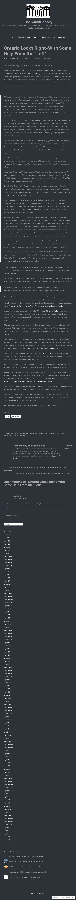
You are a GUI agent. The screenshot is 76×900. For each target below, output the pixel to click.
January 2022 (8, 704)
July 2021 (6, 723)
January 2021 (8, 741)
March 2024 (7, 624)
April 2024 (7, 621)
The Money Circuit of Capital (44, 37)
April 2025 (7, 584)
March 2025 (7, 587)
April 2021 (7, 732)
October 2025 (8, 565)
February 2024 (8, 627)
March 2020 (7, 772)
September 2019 (8, 791)
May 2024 (7, 618)
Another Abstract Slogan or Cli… (33, 856)
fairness (37, 433)
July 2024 (6, 612)
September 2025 (8, 569)
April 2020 (7, 769)
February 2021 (8, 738)
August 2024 (7, 609)
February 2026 (8, 553)
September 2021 (8, 716)
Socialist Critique (24, 58)
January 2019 (8, 815)
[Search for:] (13, 524)
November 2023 (8, 636)
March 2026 (7, 550)
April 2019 (7, 806)
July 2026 (6, 538)
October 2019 (8, 787)
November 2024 (8, 599)
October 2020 (8, 750)
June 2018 (7, 837)
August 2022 (7, 683)
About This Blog (24, 37)
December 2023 (8, 633)
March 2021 (7, 735)
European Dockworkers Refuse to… (34, 867)
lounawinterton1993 (16, 872)
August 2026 (7, 535)
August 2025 (7, 572)
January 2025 (8, 593)
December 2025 (8, 559)
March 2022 (7, 698)
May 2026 (7, 544)
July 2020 (6, 760)
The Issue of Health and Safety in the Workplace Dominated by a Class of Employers (43, 473)
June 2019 (7, 800)
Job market (45, 433)
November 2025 (8, 562)
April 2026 (7, 547)
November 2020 (8, 747)
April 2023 (7, 658)
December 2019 (8, 781)
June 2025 (7, 578)
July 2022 (6, 686)
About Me (61, 37)
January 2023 (8, 667)
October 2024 (8, 603)
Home (13, 37)
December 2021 (8, 707)
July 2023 (6, 649)
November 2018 (8, 821)
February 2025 (8, 590)
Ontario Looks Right (34, 73)
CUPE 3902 (47, 353)
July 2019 (6, 797)
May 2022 (7, 692)
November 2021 (8, 710)
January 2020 (8, 778)
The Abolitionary (38, 22)
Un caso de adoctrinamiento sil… (36, 872)
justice (52, 433)
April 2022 (7, 695)
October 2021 (8, 713)
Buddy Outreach (14, 867)
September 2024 (8, 606)
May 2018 (7, 840)
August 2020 (7, 757)
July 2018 (6, 834)
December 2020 (8, 744)
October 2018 (8, 824)
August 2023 (7, 646)
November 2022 (8, 673)
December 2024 (8, 596)
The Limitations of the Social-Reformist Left (43, 348)
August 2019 (7, 794)
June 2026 (7, 541)
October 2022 (8, 676)
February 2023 (8, 664)
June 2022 (7, 689)
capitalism (14, 433)
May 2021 (7, 729)
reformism (7, 436)
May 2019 (7, 803)
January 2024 (8, 630)
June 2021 (7, 726)
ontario (62, 433)
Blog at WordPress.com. (38, 893)
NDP (57, 433)
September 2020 (8, 754)
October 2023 (8, 639)
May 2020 (7, 766)
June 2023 (7, 652)
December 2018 (8, 818)
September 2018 (8, 827)
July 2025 (6, 575)
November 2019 (8, 784)
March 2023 (7, 661)
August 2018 (7, 831)
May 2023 (7, 655)
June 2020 (7, 763)
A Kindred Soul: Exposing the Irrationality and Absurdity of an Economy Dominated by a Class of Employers (34, 469)
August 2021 (7, 720)
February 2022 (8, 701)
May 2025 (7, 581)
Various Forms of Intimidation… (31, 877)
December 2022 (8, 670)
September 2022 (8, 680)
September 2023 (8, 643)
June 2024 (7, 615)
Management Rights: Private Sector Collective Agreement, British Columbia (36, 306)
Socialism (15, 436)
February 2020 (8, 775)
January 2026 (8, 556)
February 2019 (8, 812)
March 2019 (7, 809)
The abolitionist (10, 58)
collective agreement (26, 433)
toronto (22, 436)
